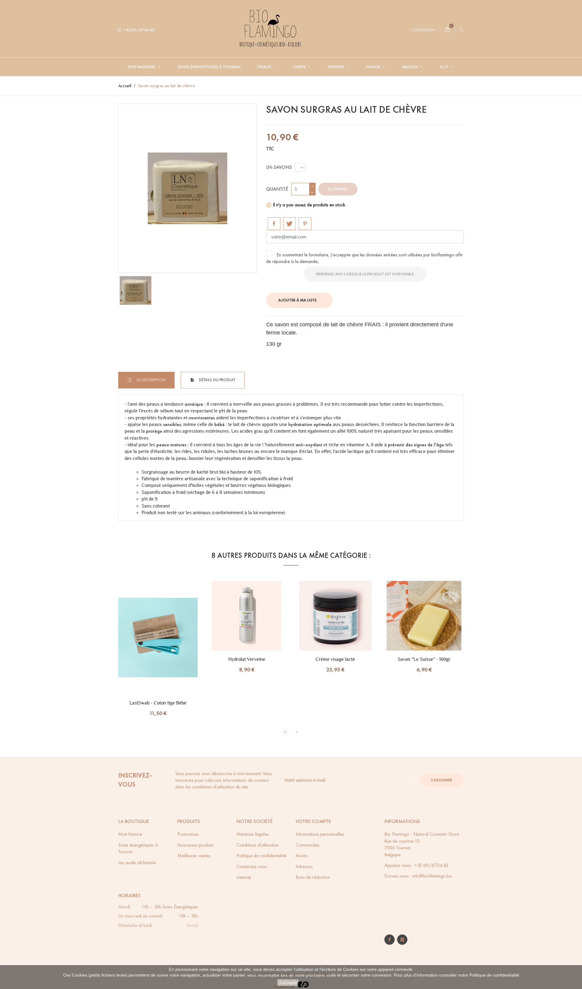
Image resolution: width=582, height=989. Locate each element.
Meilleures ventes (193, 855)
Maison (410, 67)
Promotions (188, 834)
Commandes (307, 845)
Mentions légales (252, 834)
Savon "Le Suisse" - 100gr (424, 659)
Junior (373, 67)
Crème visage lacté (335, 659)
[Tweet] (289, 223)
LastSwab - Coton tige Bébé (157, 702)
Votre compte (313, 821)
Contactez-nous (251, 866)
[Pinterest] (305, 223)
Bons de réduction (313, 877)
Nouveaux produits (195, 845)
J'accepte (288, 982)
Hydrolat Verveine (246, 659)
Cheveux (336, 67)
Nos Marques (142, 67)
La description (150, 379)
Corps (299, 67)
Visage (264, 67)
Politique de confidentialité (494, 975)
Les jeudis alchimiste (137, 862)
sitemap (243, 877)
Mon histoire (130, 834)
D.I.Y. (445, 67)
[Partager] (274, 223)
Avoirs (302, 855)
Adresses (304, 866)
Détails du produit (216, 379)
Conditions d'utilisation (257, 845)
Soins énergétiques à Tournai (209, 67)
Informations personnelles (320, 834)
